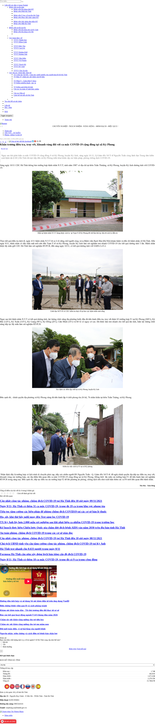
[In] (37, 141)
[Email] (40, 141)
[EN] (17, 688)
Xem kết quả (81, 649)
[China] (12, 688)
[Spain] (38, 688)
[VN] (7, 688)
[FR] (22, 688)
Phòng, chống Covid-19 (13, 135)
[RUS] (27, 688)
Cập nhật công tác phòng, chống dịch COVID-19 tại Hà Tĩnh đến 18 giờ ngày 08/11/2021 (51, 538)
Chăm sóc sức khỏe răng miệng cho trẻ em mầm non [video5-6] (24, 624)
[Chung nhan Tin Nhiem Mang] (11, 712)
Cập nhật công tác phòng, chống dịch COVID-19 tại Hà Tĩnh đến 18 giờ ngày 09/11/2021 (51, 500)
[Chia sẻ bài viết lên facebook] (20, 141)
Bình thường (7, 647)
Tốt (4, 644)
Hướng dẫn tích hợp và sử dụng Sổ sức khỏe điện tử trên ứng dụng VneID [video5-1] (34, 601)
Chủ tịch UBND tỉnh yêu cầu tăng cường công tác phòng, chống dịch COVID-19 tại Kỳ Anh (53, 543)
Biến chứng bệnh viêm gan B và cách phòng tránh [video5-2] (23, 606)
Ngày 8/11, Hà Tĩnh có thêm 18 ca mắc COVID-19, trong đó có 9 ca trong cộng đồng (48, 559)
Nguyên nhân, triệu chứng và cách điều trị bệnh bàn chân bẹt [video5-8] (28, 633)
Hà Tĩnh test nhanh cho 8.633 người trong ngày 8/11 (30, 548)
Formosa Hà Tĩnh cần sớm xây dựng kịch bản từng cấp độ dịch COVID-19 (43, 554)
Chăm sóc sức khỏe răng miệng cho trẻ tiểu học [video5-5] (22, 619)
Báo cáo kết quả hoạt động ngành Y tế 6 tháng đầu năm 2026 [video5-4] (29, 615)
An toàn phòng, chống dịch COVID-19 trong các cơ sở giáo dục (36, 532)
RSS (6, 112)
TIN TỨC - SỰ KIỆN (13, 133)
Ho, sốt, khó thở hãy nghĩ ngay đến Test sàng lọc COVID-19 (34, 516)
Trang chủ (8, 131)
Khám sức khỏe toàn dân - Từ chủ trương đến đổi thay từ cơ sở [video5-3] (29, 610)
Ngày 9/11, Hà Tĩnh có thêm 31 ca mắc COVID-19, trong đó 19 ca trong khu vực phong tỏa (52, 506)
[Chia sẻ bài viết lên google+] (35, 141)
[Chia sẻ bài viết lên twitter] (33, 141)
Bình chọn (72, 649)
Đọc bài (3, 148)
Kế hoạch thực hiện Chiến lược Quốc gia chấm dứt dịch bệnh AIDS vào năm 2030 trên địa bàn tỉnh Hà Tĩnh (62, 527)
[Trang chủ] (3, 123)
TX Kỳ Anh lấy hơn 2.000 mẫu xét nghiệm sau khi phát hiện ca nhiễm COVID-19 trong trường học (57, 522)
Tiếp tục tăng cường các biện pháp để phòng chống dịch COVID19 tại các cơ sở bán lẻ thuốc (53, 511)
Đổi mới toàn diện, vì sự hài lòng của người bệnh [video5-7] (23, 629)
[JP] (33, 688)
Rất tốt (5, 642)
